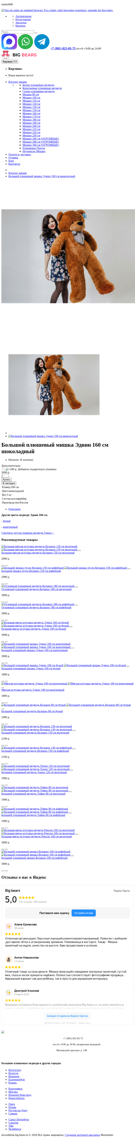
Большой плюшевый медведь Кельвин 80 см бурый (32, 711)
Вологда (13, 1073)
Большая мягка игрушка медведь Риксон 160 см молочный (36, 836)
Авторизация (23, 16)
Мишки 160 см (31, 113)
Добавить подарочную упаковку (37, 469)
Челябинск (14, 1128)
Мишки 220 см (31, 132)
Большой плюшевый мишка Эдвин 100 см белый (30, 668)
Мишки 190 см (31, 122)
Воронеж (13, 1076)
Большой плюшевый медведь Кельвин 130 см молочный (35, 732)
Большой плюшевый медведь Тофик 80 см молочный (33, 793)
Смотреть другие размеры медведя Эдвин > (27, 532)
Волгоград (14, 1070)
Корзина (20, 25)
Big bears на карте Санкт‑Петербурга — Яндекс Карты (67, 1023)
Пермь (12, 1107)
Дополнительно (10, 465)
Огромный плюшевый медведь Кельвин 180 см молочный (36, 589)
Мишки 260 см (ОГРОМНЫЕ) (40, 138)
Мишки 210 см (31, 129)
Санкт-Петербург (18, 1119)
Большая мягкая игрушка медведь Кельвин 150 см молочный (38, 552)
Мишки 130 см (31, 107)
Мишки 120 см (31, 103)
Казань (12, 1082)
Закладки (21, 22)
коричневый (10, 526)
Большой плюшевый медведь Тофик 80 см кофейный (33, 815)
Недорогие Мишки (33, 151)
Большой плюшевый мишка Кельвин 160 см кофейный (34, 857)
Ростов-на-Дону (18, 1110)
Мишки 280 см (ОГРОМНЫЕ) (40, 141)
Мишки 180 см (31, 119)
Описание (14, 509)
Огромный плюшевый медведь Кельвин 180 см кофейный (36, 607)
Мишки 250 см (31, 135)
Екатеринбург (16, 1079)
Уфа (10, 1125)
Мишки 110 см (31, 100)
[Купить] (79, 550)
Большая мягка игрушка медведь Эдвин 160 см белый (33, 628)
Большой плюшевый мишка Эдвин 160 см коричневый (34, 650)
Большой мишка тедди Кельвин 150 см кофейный (31, 570)
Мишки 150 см (31, 110)
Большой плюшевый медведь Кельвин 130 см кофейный (35, 750)
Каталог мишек (17, 173)
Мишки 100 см (31, 97)
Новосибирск (16, 1098)
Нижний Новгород (19, 1094)
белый (7, 520)
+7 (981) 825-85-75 (63, 48)
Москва (13, 1091)
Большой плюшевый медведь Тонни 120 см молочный (34, 772)
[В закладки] (6, 565)
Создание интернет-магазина (82, 1134)
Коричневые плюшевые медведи (42, 88)
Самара (12, 1113)
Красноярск (15, 1088)
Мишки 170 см (31, 116)
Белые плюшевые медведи (38, 84)
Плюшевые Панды (33, 148)
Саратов (13, 1122)
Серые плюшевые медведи (38, 91)
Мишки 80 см (30, 94)
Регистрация (23, 19)
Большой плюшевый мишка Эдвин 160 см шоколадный (41, 176)
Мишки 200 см (31, 126)
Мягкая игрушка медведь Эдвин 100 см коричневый (32, 689)
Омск (11, 1104)
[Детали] (2, 565)
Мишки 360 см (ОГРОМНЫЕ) (40, 144)
